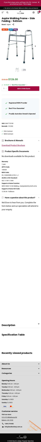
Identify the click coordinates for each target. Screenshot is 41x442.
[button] (35, 46)
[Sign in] (34, 12)
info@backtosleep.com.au (13, 427)
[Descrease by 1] (6, 90)
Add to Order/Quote (23, 88)
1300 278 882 (9, 424)
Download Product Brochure (13, 145)
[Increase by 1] (6, 87)
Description (8, 325)
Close (38, 2)
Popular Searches (28, 441)
